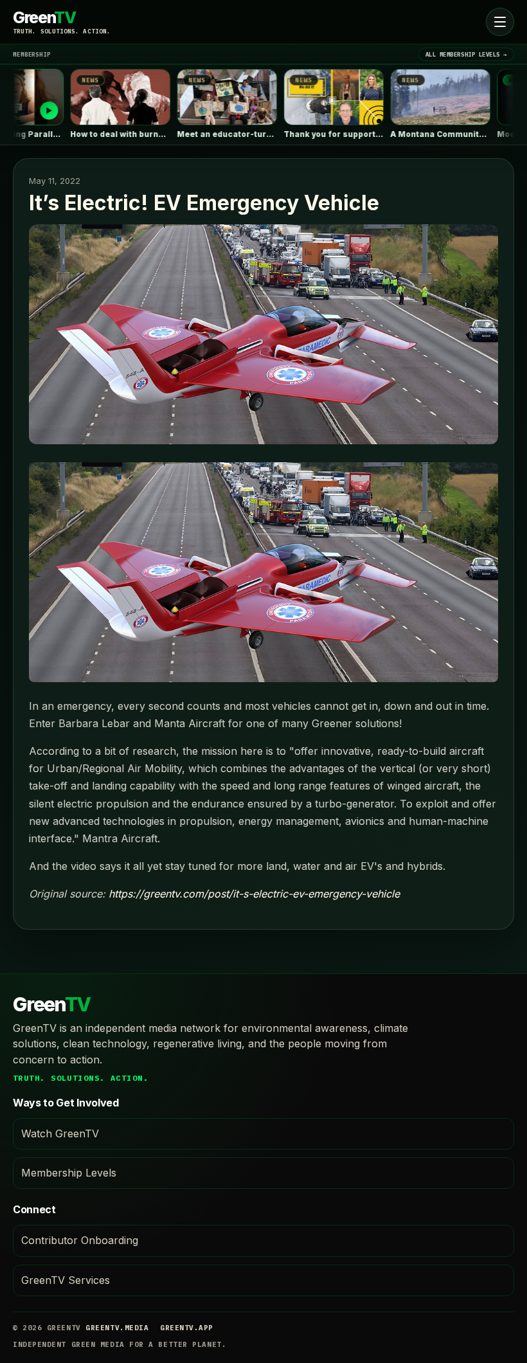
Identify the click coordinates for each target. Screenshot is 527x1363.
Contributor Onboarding (79, 1240)
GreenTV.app (186, 1327)
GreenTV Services (65, 1280)
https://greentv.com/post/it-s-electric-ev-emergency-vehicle (254, 893)
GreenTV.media (116, 1327)
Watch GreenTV (60, 1133)
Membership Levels (68, 1172)
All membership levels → (466, 54)
